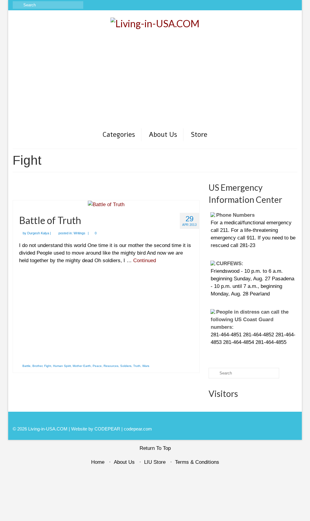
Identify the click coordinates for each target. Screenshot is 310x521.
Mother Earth (82, 366)
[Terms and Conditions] (293, 5)
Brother (37, 366)
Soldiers (125, 366)
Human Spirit (62, 366)
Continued (144, 260)
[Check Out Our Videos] (266, 5)
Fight (47, 366)
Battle (26, 366)
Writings (79, 233)
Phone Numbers (235, 215)
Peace (97, 366)
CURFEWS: (229, 263)
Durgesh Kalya (38, 233)
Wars (145, 366)
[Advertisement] (155, 82)
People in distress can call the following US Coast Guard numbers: (250, 319)
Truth (136, 366)
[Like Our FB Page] (257, 5)
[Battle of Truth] (106, 204)
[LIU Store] (284, 5)
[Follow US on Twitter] (275, 5)
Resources (111, 366)
